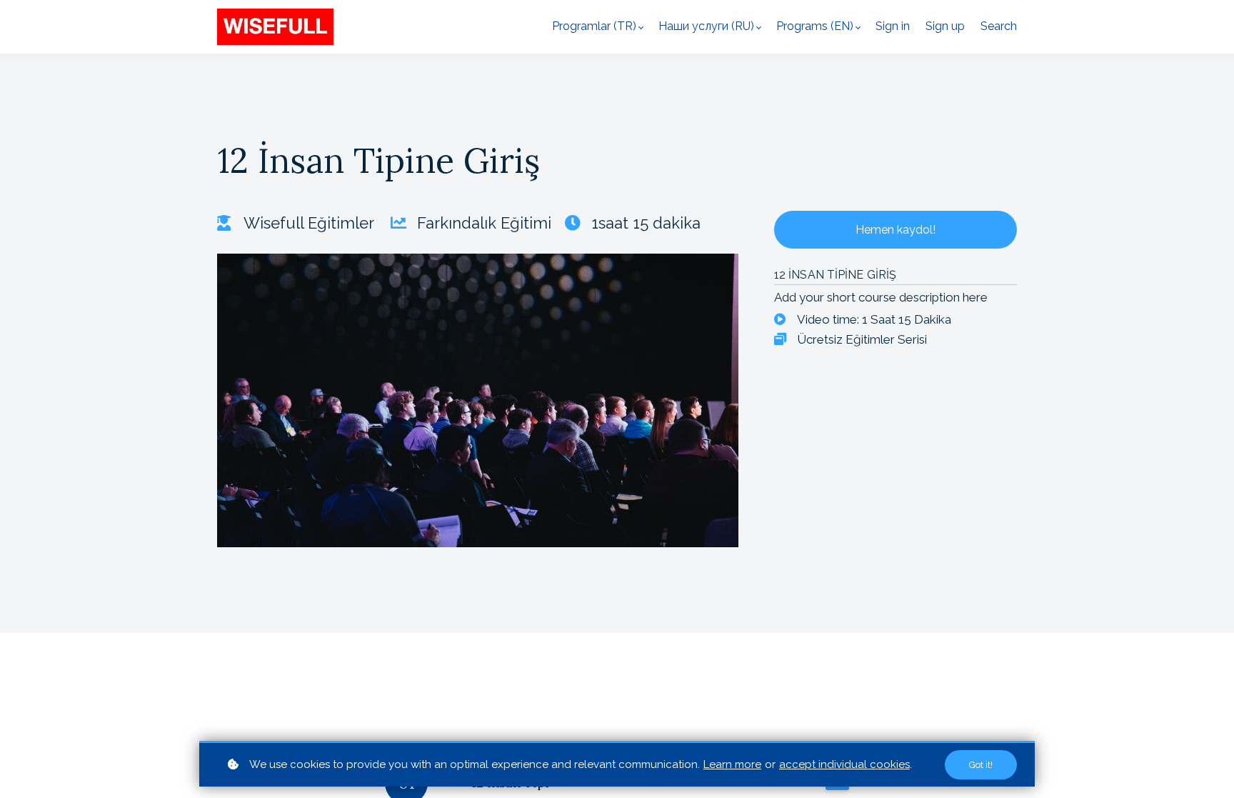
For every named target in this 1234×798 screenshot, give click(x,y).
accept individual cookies (844, 764)
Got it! (981, 764)
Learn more (732, 764)
